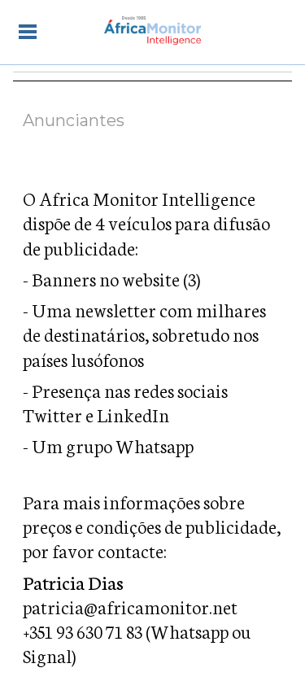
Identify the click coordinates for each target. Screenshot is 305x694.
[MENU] (28, 31)
